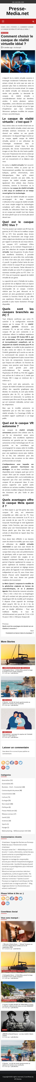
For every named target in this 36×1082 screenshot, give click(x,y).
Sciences (5, 821)
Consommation (7, 794)
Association (6, 780)
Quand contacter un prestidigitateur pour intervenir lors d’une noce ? (17, 866)
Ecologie (5, 800)
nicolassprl (17, 47)
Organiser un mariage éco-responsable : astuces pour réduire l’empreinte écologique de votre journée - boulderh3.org (17, 861)
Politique (5, 807)
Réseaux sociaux (7, 814)
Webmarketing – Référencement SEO (15, 831)
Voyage (4, 827)
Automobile (6, 784)
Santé (4, 817)
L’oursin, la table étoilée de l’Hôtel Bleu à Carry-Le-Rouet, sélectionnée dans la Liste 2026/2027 (18, 1005)
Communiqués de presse (11, 668)
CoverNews (28, 1077)
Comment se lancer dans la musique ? (20, 632)
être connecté (14, 751)
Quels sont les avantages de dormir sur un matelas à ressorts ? (17, 626)
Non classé (5, 33)
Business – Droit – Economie (11, 787)
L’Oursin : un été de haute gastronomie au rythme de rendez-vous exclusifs (16, 702)
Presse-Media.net (17, 11)
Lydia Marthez (14, 673)
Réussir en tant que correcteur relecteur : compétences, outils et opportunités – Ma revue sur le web (16, 873)
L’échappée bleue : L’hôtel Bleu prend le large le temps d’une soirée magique (17, 670)
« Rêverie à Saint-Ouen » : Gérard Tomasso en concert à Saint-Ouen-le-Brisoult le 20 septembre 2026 (17, 945)
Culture (4, 797)
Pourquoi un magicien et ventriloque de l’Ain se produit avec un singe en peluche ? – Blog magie (17, 883)
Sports (4, 824)
